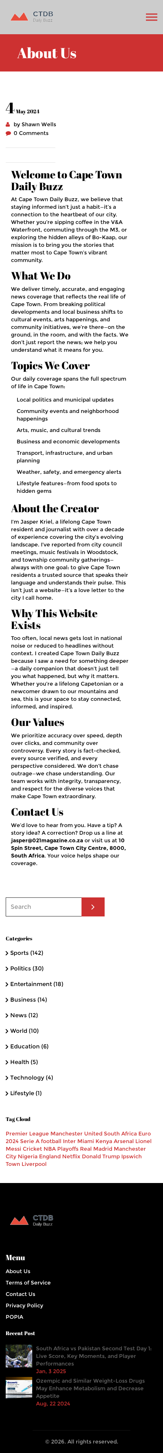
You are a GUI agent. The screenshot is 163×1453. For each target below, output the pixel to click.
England (50, 1156)
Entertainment (36, 984)
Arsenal (124, 1141)
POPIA (14, 1316)
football (51, 1141)
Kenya (104, 1141)
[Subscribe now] (93, 906)
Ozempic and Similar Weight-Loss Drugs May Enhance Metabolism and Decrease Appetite (90, 1388)
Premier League (27, 1133)
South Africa (120, 1133)
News (24, 1015)
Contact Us (20, 1294)
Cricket (32, 1148)
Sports (26, 952)
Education (29, 1046)
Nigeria (28, 1156)
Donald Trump (101, 1156)
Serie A (29, 1141)
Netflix (71, 1156)
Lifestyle (26, 1093)
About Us (18, 1271)
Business (28, 999)
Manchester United (76, 1133)
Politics (27, 968)
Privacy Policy (24, 1305)
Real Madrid (96, 1148)
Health (24, 1062)
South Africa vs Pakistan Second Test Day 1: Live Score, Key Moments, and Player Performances (94, 1356)
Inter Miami (78, 1141)
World (24, 1030)
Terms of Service (28, 1282)
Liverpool (34, 1164)
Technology (31, 1077)
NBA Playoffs (61, 1148)
